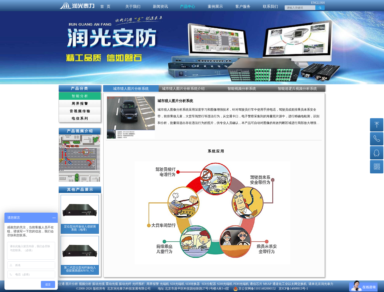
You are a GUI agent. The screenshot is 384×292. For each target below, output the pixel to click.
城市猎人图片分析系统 (175, 101)
